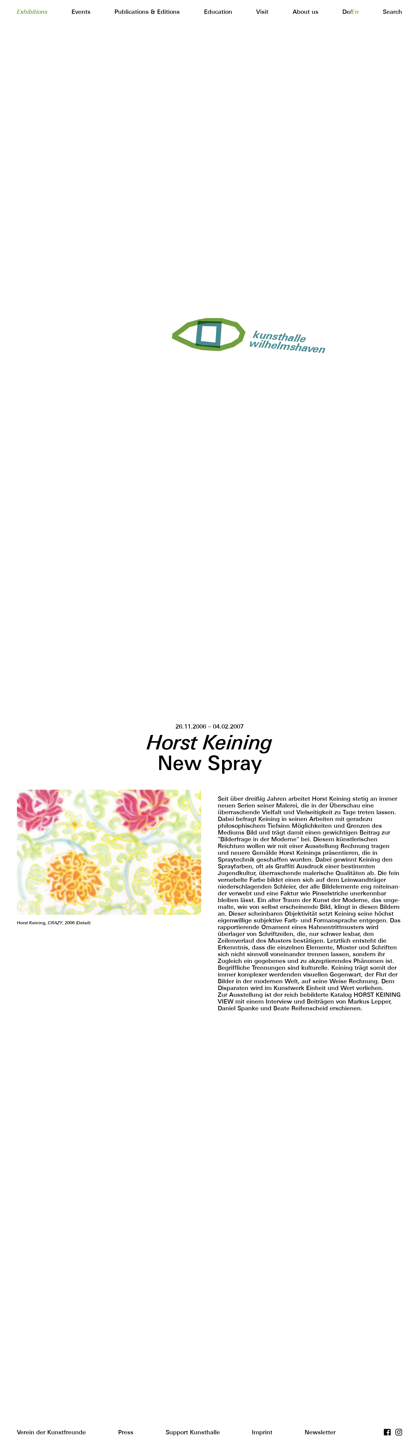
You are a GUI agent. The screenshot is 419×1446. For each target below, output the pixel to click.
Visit (262, 11)
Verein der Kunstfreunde (51, 1432)
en (355, 11)
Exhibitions (32, 11)
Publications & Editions (147, 11)
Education (218, 11)
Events (80, 11)
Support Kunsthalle (193, 1432)
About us (305, 11)
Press (125, 1432)
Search (392, 11)
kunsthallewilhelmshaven (285, 341)
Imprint (262, 1432)
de (346, 11)
